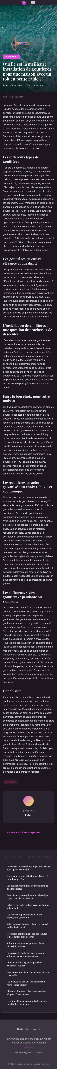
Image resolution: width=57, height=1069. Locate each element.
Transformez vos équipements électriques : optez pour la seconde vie (28, 897)
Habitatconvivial (28, 1029)
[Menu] (33, 2)
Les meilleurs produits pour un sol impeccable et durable (24, 916)
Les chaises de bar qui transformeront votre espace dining (26, 983)
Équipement (11, 57)
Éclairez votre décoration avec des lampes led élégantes (28, 906)
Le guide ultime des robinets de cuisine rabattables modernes (27, 1002)
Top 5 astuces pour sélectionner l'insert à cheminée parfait (27, 877)
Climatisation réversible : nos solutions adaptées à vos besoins (27, 993)
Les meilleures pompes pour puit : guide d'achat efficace (27, 887)
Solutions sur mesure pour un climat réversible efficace (25, 945)
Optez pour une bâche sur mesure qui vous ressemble (28, 974)
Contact (38, 1052)
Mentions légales (23, 1052)
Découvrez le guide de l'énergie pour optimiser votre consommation (25, 954)
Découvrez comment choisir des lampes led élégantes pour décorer (27, 935)
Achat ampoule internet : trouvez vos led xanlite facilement (27, 926)
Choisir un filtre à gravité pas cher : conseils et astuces (25, 964)
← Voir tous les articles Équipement (21, 832)
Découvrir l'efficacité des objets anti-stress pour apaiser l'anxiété (28, 868)
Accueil (6, 97)
